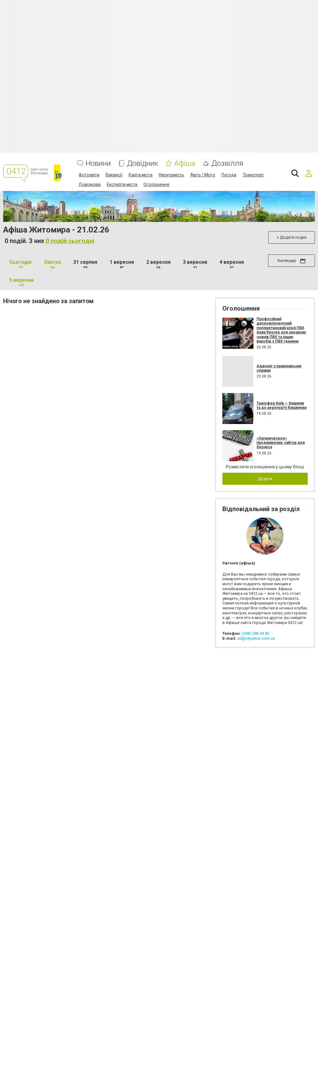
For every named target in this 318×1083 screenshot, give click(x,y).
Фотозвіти (89, 174)
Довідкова (90, 184)
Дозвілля (227, 163)
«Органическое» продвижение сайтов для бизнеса (281, 442)
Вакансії (114, 174)
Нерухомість (171, 174)
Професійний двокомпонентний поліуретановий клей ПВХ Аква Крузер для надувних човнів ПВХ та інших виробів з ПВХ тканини (281, 330)
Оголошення (156, 184)
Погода (228, 174)
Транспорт (253, 174)
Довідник (142, 163)
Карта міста (140, 174)
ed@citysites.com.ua (256, 638)
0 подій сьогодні (70, 241)
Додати (265, 478)
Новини (98, 163)
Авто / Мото (202, 174)
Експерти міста (122, 184)
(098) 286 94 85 (255, 633)
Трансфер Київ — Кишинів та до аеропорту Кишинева (282, 405)
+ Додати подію (292, 237)
